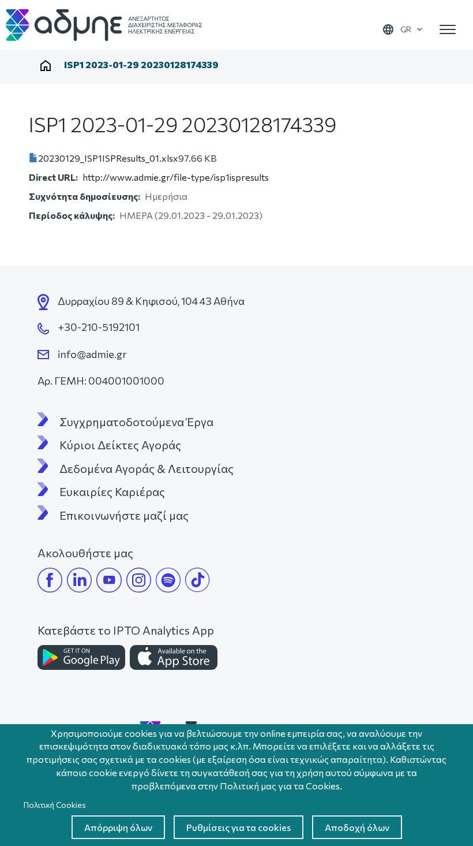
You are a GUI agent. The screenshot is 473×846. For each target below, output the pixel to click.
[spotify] (168, 580)
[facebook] (49, 580)
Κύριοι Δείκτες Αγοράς (120, 445)
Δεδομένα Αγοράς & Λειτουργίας (146, 468)
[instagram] (138, 580)
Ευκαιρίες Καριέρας (112, 491)
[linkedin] (79, 580)
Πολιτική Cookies (55, 805)
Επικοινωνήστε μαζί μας (124, 515)
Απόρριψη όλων (118, 827)
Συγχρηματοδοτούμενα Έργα (136, 421)
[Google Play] (81, 657)
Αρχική (45, 66)
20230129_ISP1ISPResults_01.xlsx (108, 157)
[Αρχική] (104, 25)
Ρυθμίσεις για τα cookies (238, 827)
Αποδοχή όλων (357, 827)
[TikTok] (197, 580)
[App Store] (173, 657)
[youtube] (109, 580)
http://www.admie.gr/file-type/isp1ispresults (175, 177)
